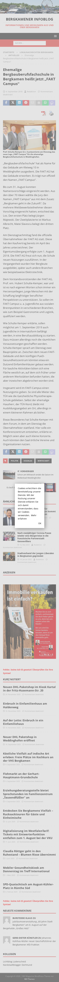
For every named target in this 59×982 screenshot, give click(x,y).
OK (39, 523)
